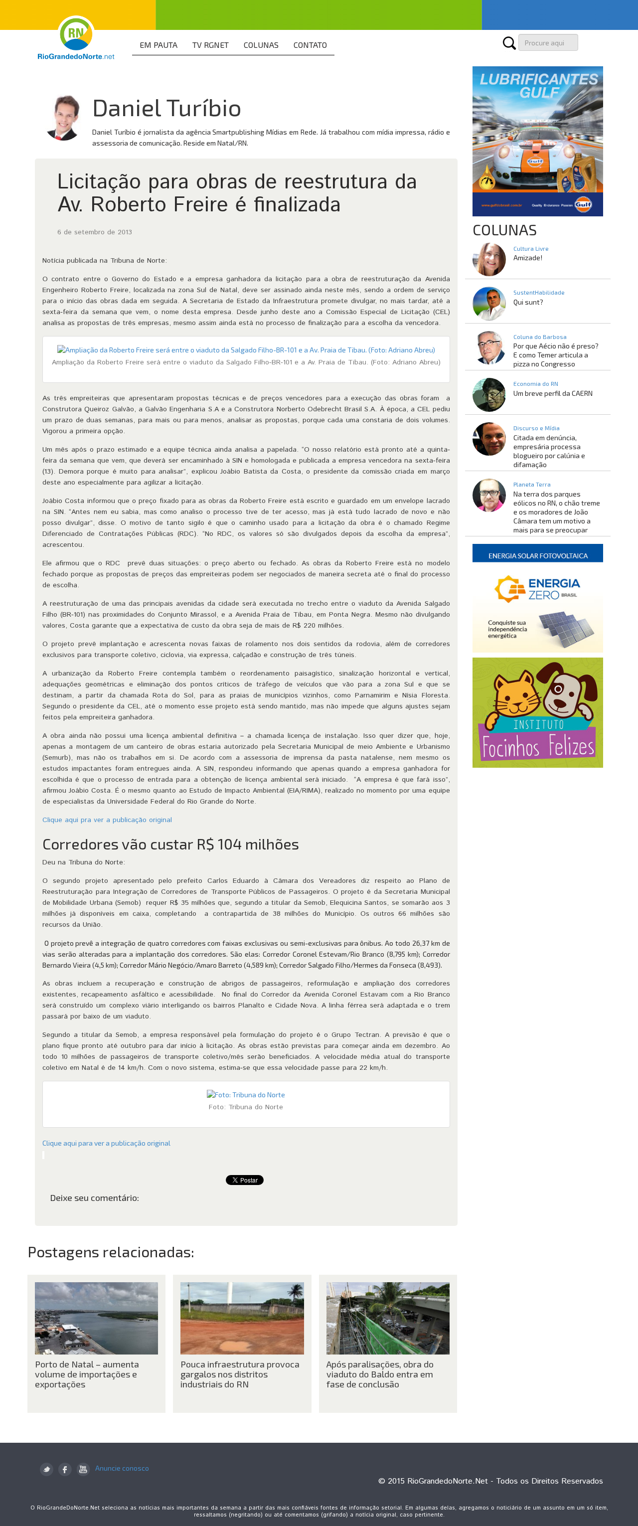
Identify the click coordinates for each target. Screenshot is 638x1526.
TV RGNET (210, 44)
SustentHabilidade (539, 292)
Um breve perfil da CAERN (553, 393)
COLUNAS (261, 44)
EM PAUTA (158, 44)
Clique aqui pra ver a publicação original (107, 820)
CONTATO (310, 44)
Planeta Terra (532, 484)
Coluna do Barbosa (540, 336)
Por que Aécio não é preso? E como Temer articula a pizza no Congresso (556, 354)
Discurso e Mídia (536, 427)
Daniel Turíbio (167, 106)
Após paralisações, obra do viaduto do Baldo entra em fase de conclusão (380, 1373)
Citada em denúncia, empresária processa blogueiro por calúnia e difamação (549, 451)
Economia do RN (535, 383)
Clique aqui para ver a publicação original (106, 1143)
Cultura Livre (531, 248)
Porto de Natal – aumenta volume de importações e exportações (87, 1373)
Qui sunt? (528, 302)
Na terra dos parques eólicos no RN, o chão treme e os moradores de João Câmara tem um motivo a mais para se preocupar (556, 512)
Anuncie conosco (122, 1468)
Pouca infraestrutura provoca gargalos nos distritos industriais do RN (240, 1373)
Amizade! (527, 257)
